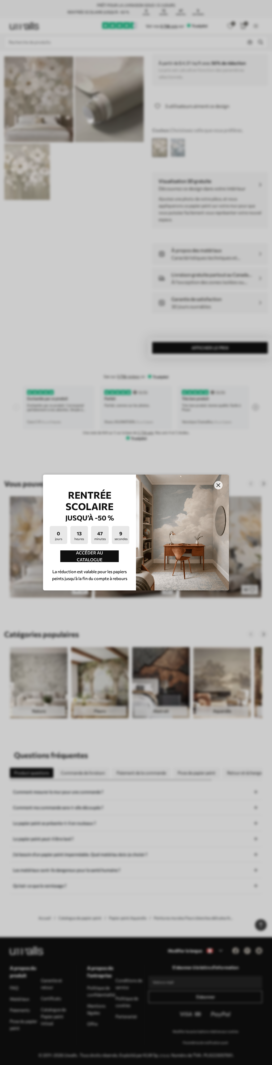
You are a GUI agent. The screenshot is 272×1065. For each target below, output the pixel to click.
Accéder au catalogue (89, 556)
